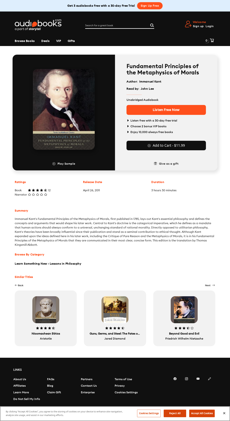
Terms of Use (123, 379)
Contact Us (89, 385)
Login (210, 26)
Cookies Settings (126, 392)
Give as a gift (169, 164)
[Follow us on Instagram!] (186, 389)
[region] (115, 413)
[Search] (152, 25)
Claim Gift (54, 392)
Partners (86, 379)
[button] (19, 285)
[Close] (224, 413)
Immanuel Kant (150, 82)
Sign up (198, 26)
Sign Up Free (150, 5)
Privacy (120, 385)
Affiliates (19, 385)
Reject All (175, 413)
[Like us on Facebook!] (175, 389)
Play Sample (66, 164)
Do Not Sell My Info (26, 399)
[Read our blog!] (209, 389)
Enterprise (88, 392)
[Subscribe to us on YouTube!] (198, 389)
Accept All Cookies (202, 413)
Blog (50, 385)
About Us (19, 379)
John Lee (147, 89)
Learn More (21, 392)
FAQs (50, 379)
